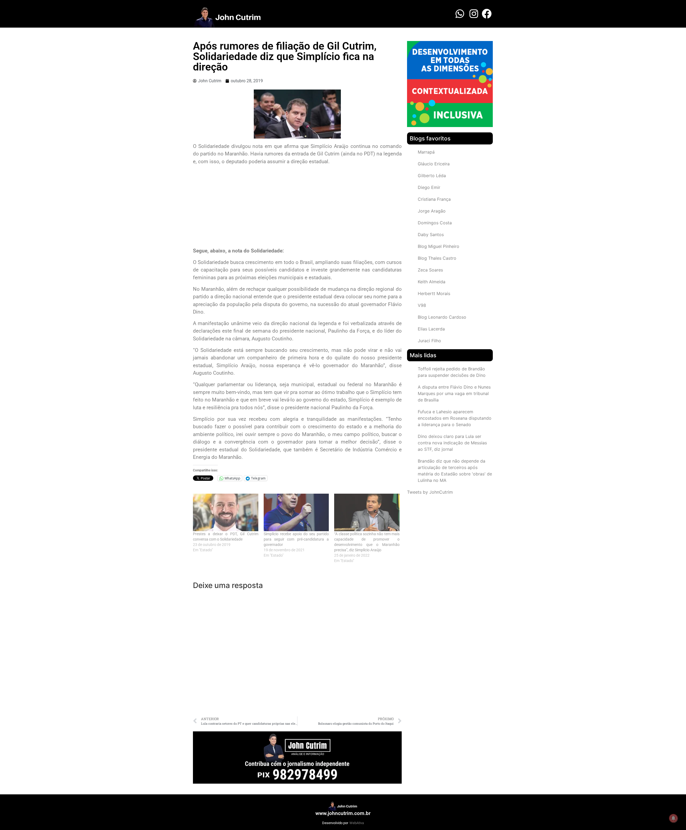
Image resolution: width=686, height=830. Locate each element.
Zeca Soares (430, 270)
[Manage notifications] (673, 818)
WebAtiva (356, 823)
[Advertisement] (297, 206)
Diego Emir (429, 187)
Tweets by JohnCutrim (430, 492)
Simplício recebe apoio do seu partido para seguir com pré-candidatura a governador (296, 539)
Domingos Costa (435, 222)
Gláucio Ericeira (434, 163)
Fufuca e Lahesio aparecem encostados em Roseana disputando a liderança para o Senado (454, 418)
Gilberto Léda (432, 175)
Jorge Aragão (432, 211)
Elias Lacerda (431, 329)
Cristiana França (434, 199)
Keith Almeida (431, 281)
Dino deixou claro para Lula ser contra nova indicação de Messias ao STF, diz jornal (452, 443)
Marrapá (426, 152)
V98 (422, 305)
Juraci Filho (429, 340)
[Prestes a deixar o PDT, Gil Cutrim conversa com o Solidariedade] (225, 512)
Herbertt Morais (434, 293)
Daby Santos (431, 234)
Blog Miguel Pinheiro (438, 246)
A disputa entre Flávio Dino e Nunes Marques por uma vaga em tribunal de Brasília (454, 393)
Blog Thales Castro (437, 258)
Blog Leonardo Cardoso (442, 317)
